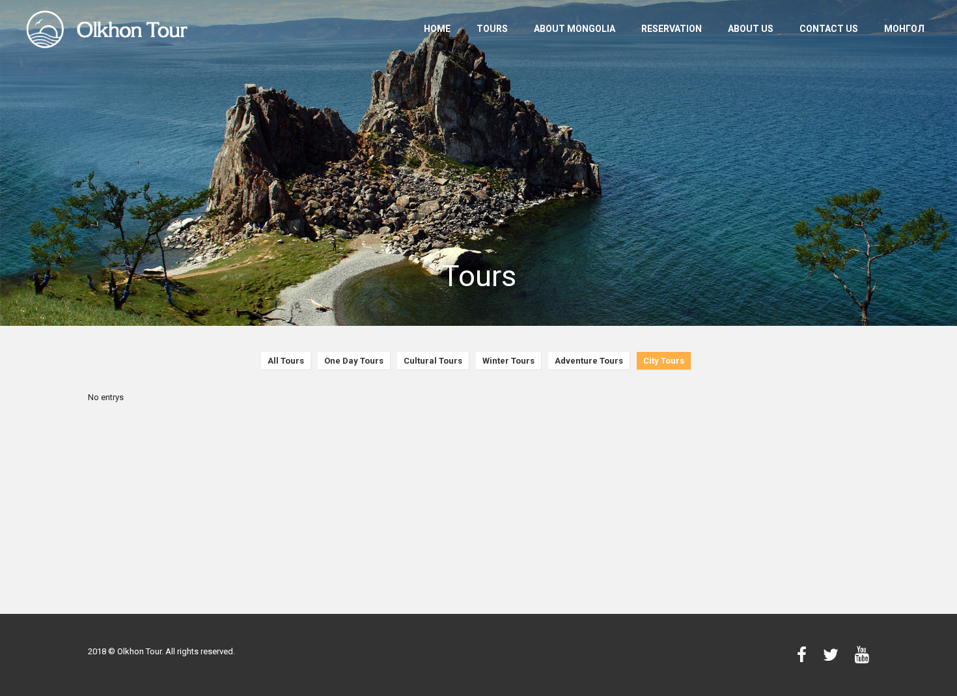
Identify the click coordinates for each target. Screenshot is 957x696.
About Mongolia (574, 28)
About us (750, 28)
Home (437, 28)
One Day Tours (353, 361)
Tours (492, 28)
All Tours (286, 361)
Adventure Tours (589, 361)
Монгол (904, 28)
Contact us (828, 28)
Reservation (671, 28)
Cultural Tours (433, 361)
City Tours (663, 361)
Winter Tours (508, 361)
